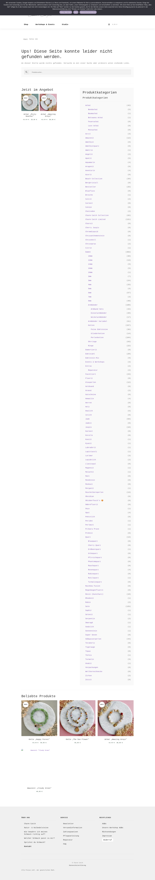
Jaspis (88, 427)
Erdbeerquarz (94, 549)
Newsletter (68, 824)
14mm (90, 264)
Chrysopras (90, 244)
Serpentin (90, 619)
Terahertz (90, 643)
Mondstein (90, 480)
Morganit (89, 488)
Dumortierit (91, 350)
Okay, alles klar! (65, 12)
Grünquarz (93, 553)
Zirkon (88, 676)
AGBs (104, 824)
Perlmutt (89, 525)
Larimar (89, 456)
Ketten (91, 325)
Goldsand (89, 386)
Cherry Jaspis (92, 228)
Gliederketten (98, 334)
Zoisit (88, 680)
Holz (87, 407)
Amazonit (89, 138)
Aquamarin (90, 162)
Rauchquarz (93, 566)
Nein (75, 12)
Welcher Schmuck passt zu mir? (39, 838)
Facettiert (90, 374)
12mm (90, 260)
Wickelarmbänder (99, 317)
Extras (88, 366)
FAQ (64, 844)
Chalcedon (90, 211)
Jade (87, 419)
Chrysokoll (90, 240)
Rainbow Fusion (92, 586)
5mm (89, 289)
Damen (88, 252)
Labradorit (90, 448)
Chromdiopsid (91, 232)
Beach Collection (93, 179)
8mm (89, 301)
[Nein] (152, 8)
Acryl (88, 134)
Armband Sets (97, 309)
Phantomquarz (94, 562)
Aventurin (90, 171)
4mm (89, 285)
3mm (89, 281)
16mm (90, 268)
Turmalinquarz (95, 582)
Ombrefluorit (91, 505)
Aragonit (89, 167)
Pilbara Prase (92, 529)
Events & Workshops (94, 362)
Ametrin (89, 150)
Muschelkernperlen (94, 492)
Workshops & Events (45, 24)
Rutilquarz (93, 578)
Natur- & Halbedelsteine (36, 828)
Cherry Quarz (94, 545)
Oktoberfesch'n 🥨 (94, 501)
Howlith (89, 411)
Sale (87, 606)
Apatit (88, 158)
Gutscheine (90, 395)
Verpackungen (91, 667)
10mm (90, 256)
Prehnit (89, 533)
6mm (89, 293)
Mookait (89, 484)
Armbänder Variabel (97, 321)
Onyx (87, 509)
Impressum (107, 836)
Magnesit (89, 468)
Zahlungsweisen (70, 832)
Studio (65, 24)
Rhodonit (89, 598)
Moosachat (93, 130)
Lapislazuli (91, 452)
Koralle (89, 435)
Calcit (88, 199)
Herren (88, 403)
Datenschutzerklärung (77, 865)
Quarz (88, 537)
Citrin (88, 248)
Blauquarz (93, 541)
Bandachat (93, 110)
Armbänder (93, 305)
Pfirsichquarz (95, 558)
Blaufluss (90, 191)
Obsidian (89, 496)
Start (25, 39)
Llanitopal (90, 464)
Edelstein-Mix (92, 358)
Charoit (89, 224)
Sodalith (89, 627)
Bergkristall (91, 183)
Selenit (89, 615)
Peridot (89, 521)
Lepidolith (90, 460)
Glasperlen (90, 382)
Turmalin (89, 659)
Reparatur (93, 370)
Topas (88, 651)
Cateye (88, 207)
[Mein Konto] (109, 24)
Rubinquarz (93, 574)
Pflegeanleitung (71, 836)
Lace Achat (93, 126)
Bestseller (90, 187)
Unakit (88, 663)
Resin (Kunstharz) (94, 594)
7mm (89, 297)
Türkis (88, 655)
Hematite (89, 399)
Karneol (89, 431)
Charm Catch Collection (97, 215)
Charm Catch (30, 824)
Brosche (89, 195)
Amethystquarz (92, 146)
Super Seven (91, 635)
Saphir (88, 610)
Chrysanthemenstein (94, 236)
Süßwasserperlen (93, 639)
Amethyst (89, 142)
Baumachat (93, 114)
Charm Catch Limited (95, 219)
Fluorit (89, 378)
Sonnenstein (91, 631)
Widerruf (107, 840)
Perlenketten (97, 338)
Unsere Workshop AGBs (112, 828)
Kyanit (88, 443)
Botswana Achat (95, 118)
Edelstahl (90, 354)
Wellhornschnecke (93, 672)
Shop (26, 24)
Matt (87, 476)
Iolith (88, 415)
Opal (87, 513)
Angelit (89, 154)
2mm (89, 276)
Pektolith (90, 517)
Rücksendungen (109, 832)
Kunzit (88, 439)
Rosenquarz (93, 570)
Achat (88, 105)
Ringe (90, 346)
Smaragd (89, 623)
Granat (88, 391)
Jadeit (88, 423)
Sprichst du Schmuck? (34, 842)
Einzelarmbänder (99, 313)
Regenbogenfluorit (94, 590)
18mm (90, 272)
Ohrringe (92, 342)
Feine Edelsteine (99, 329)
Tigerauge (90, 647)
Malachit (89, 472)
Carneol (89, 203)
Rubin (88, 602)
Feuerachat (93, 122)
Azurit (88, 175)
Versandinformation (72, 828)
